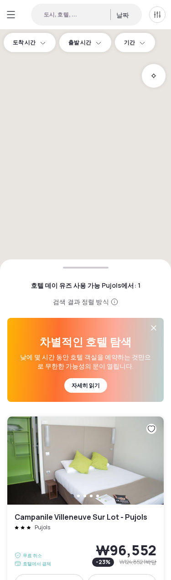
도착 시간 (24, 42)
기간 (129, 42)
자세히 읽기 (86, 385)
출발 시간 (79, 42)
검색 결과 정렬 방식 (81, 301)
